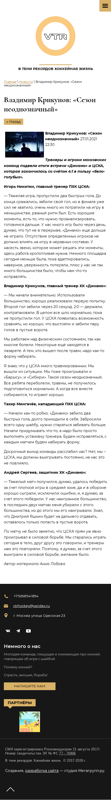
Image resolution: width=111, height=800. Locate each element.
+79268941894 (26, 596)
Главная (10, 82)
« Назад (13, 121)
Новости (26, 82)
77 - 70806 (67, 753)
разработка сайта (42, 770)
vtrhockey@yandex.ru (31, 606)
